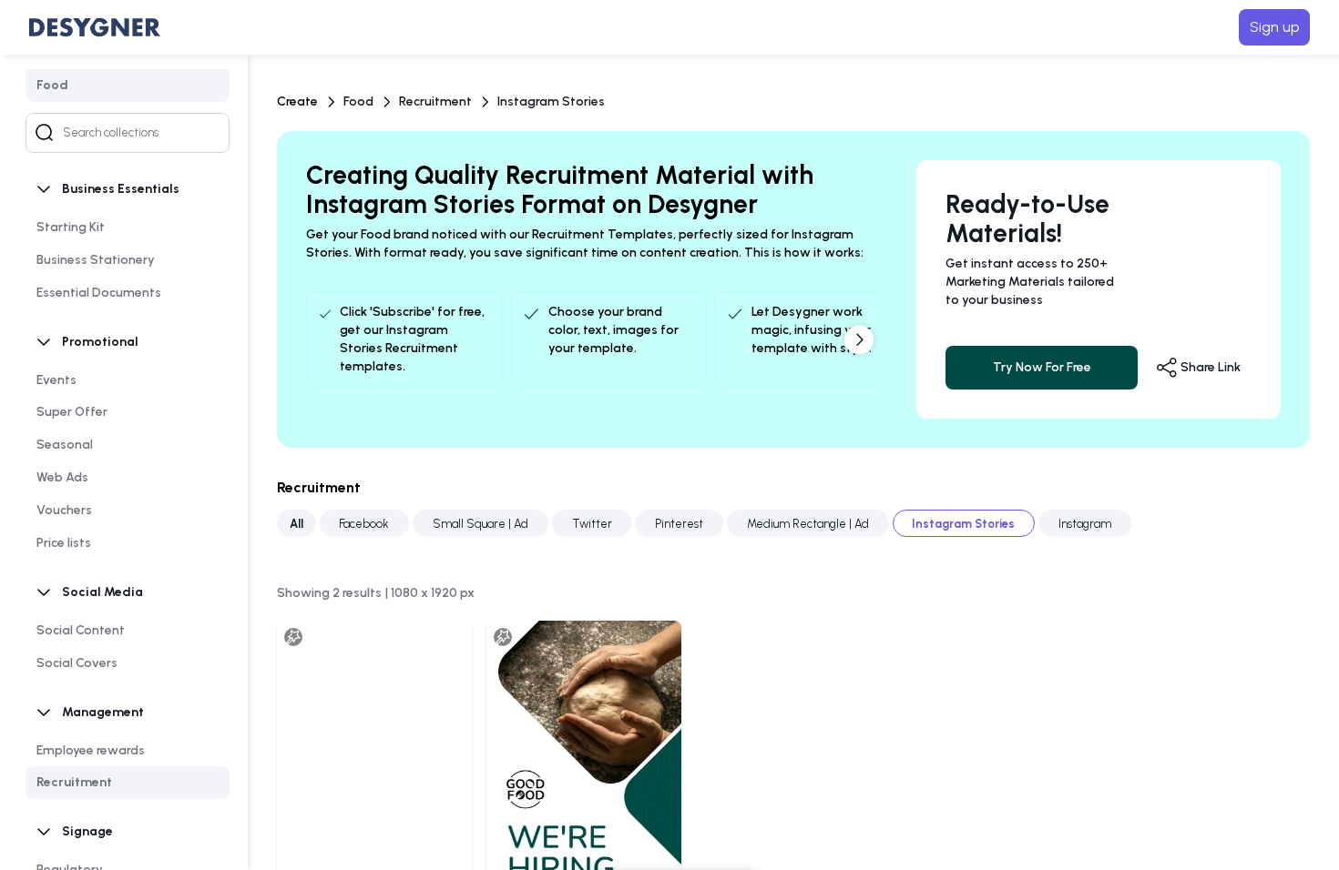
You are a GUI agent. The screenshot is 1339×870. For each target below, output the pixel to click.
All (296, 523)
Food (358, 101)
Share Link (1209, 367)
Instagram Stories (551, 101)
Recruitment (435, 101)
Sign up (1274, 26)
